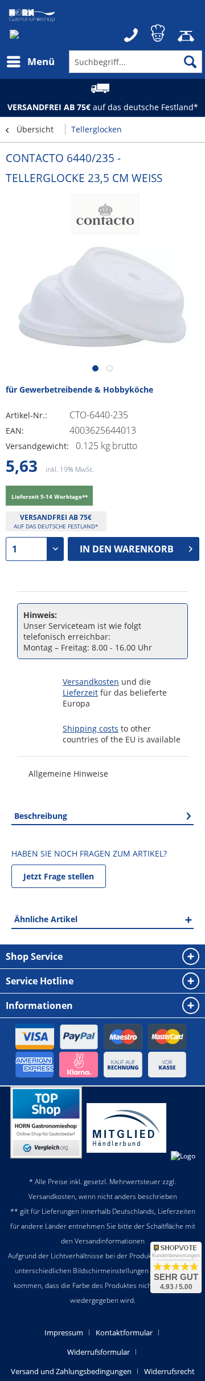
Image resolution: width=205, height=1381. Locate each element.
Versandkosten (91, 681)
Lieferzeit (80, 692)
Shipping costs (90, 728)
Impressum (63, 1332)
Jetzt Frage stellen (58, 876)
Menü (41, 61)
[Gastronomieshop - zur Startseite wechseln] (32, 16)
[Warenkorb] (186, 31)
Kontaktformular (124, 1332)
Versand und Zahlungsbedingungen (71, 1371)
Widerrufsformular (98, 1352)
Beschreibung (40, 815)
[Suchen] (190, 61)
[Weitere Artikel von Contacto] (102, 217)
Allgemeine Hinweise (68, 773)
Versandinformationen (110, 1241)
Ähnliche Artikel (45, 919)
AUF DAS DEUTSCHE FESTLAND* (56, 526)
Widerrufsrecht (169, 1371)
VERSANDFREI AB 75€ (56, 517)
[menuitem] (30, 61)
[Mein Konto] (158, 31)
